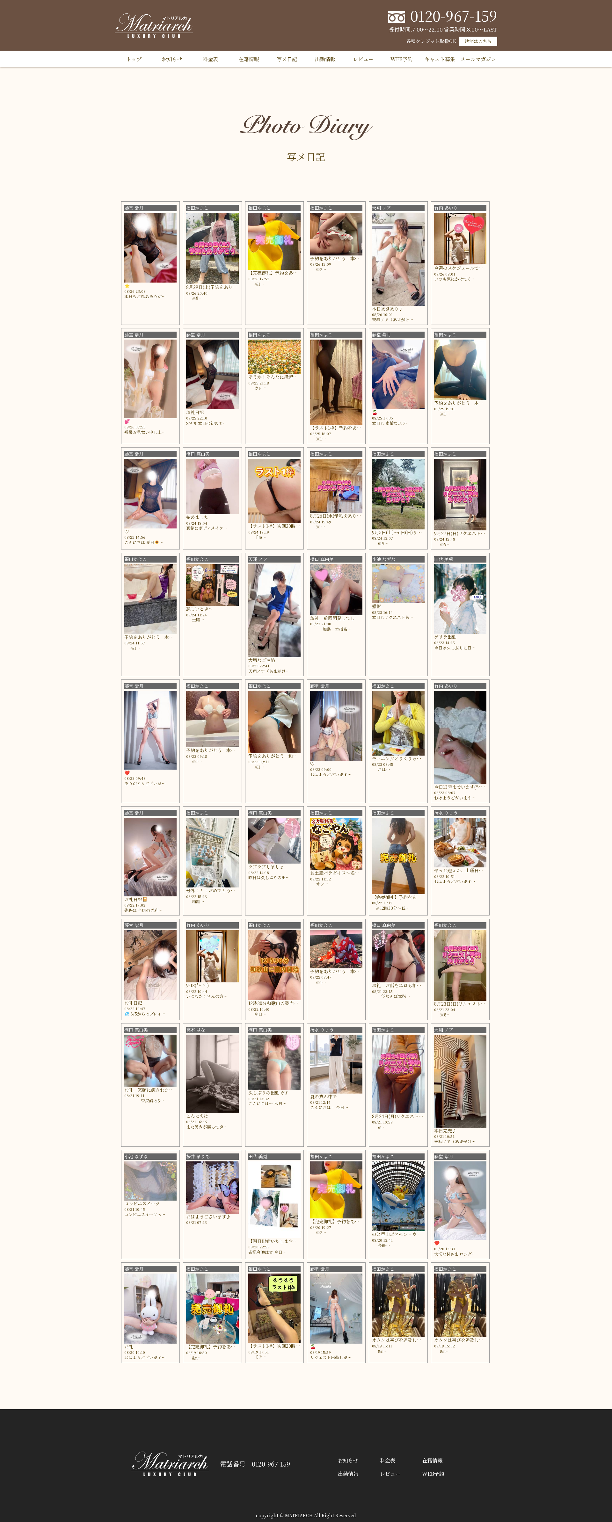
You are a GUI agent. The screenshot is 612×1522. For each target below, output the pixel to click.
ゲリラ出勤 (445, 637)
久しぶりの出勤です (268, 1092)
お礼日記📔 (136, 899)
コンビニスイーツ (142, 1203)
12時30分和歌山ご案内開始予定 (279, 1003)
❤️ (127, 772)
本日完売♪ (445, 1130)
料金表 (210, 59)
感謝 (376, 606)
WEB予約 (401, 59)
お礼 (128, 1346)
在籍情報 (248, 59)
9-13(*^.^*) (197, 985)
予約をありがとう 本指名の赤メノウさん (476, 403)
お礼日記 (195, 412)
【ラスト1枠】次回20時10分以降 (280, 1346)
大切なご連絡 (261, 660)
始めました (197, 517)
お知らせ (172, 59)
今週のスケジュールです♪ (461, 268)
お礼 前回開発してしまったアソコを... (350, 618)
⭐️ (127, 285)
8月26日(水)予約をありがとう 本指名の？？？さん (362, 516)
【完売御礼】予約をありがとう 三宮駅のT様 (294, 272)
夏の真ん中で (323, 1096)
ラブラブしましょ (266, 866)
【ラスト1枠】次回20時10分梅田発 (283, 526)
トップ (134, 59)
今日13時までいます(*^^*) (460, 787)
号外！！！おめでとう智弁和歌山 (219, 890)
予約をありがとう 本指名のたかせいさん (166, 637)
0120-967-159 (453, 15)
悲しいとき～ (199, 609)
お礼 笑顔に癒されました (151, 1090)
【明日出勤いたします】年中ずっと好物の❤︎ (292, 1241)
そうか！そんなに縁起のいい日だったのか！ (293, 377)
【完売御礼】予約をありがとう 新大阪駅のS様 (234, 1346)
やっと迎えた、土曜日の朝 (461, 870)
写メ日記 (287, 59)
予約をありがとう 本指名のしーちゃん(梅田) (232, 750)
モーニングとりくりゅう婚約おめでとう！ (414, 758)
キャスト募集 (440, 59)
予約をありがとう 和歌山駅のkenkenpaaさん (296, 756)
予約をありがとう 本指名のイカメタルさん (354, 258)
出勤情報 (325, 59)
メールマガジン (478, 59)
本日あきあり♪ (387, 308)
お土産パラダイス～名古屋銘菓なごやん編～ (354, 873)
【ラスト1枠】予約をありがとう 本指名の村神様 (360, 428)
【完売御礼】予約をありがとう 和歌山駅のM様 (421, 897)
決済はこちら (478, 41)
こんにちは (197, 1116)
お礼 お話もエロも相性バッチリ (405, 985)
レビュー (363, 59)
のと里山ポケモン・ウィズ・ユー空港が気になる (421, 1234)
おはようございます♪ (208, 1216)
